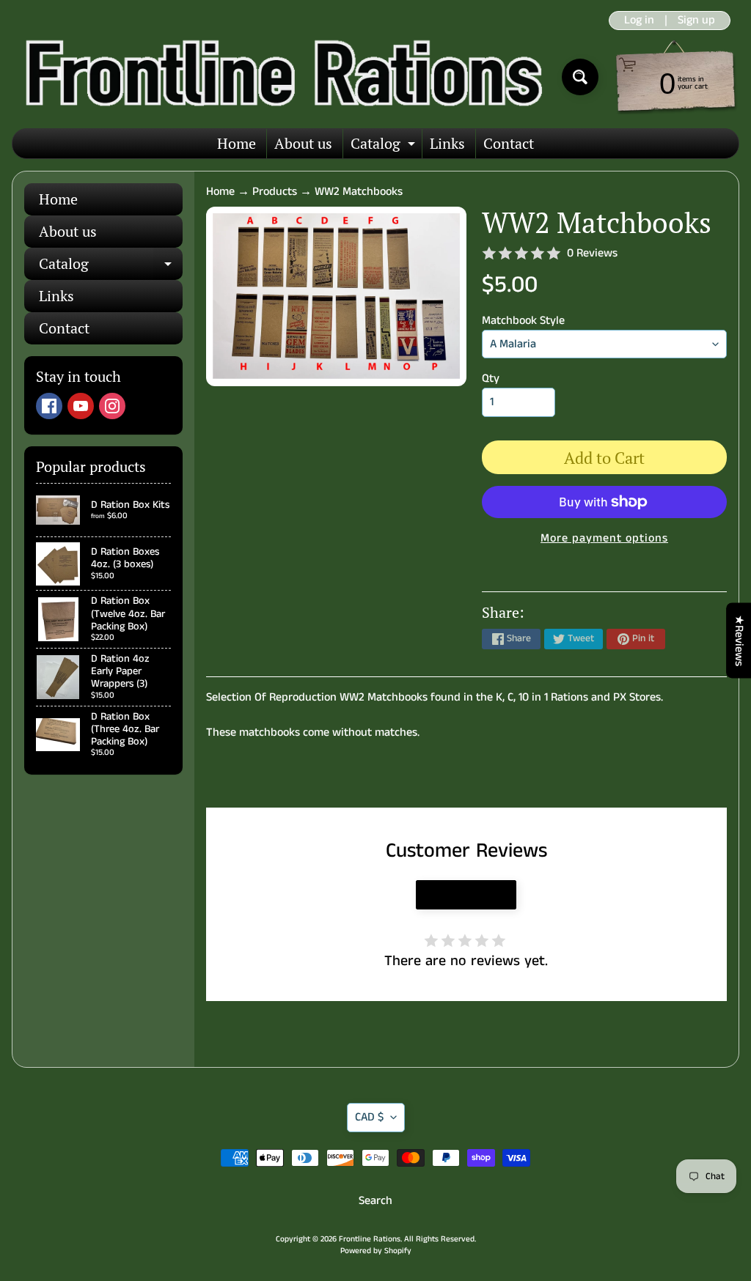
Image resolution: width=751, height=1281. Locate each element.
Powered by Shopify (375, 1251)
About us (303, 143)
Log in (639, 20)
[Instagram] (112, 406)
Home (236, 143)
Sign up (696, 20)
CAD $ (369, 1117)
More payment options (604, 538)
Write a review (466, 895)
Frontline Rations (369, 1239)
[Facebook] (49, 406)
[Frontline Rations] (281, 77)
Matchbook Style (523, 320)
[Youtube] (80, 406)
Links (447, 143)
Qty (490, 378)
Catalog (385, 145)
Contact (508, 143)
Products (274, 191)
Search (375, 1200)
